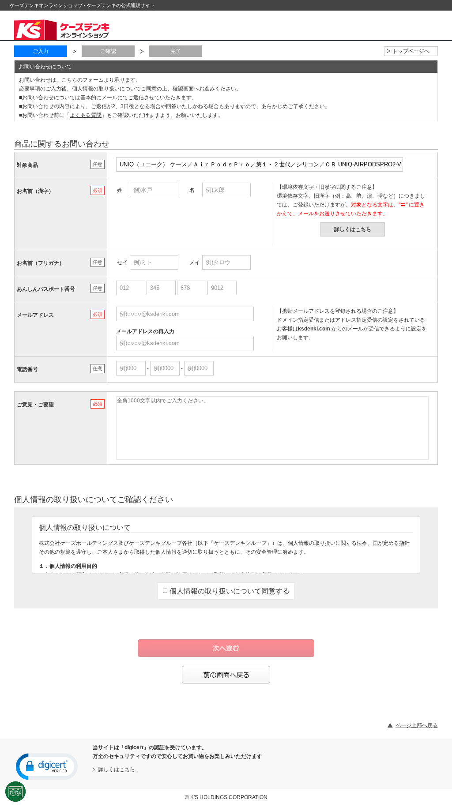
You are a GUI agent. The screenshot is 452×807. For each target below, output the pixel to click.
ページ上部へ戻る (417, 725)
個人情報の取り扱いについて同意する (230, 591)
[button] (47, 766)
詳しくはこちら (352, 229)
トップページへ (410, 51)
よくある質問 (86, 115)
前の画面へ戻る (226, 674)
